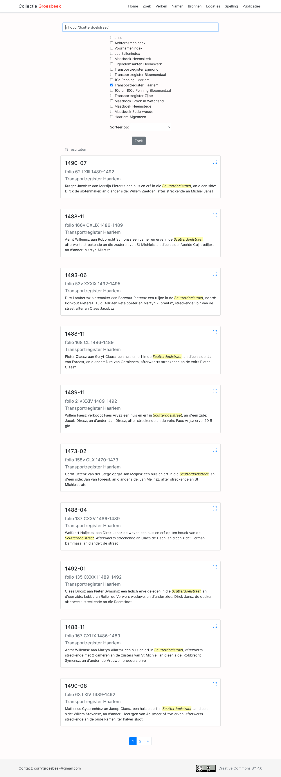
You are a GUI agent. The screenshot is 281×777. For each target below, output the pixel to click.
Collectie (40, 6)
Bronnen (195, 6)
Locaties (213, 6)
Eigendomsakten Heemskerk (138, 64)
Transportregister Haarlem (137, 85)
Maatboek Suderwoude (134, 111)
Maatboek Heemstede (133, 106)
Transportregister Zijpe (134, 95)
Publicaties (252, 6)
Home (133, 6)
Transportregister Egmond (137, 69)
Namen (177, 6)
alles (118, 37)
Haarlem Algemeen (130, 117)
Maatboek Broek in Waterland (139, 101)
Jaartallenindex (127, 53)
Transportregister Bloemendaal (140, 74)
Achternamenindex (130, 43)
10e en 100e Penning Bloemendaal (143, 90)
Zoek (147, 6)
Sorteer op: (120, 127)
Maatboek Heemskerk (133, 59)
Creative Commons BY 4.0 (240, 768)
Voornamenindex (128, 48)
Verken (161, 6)
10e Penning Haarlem (132, 80)
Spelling (231, 6)
